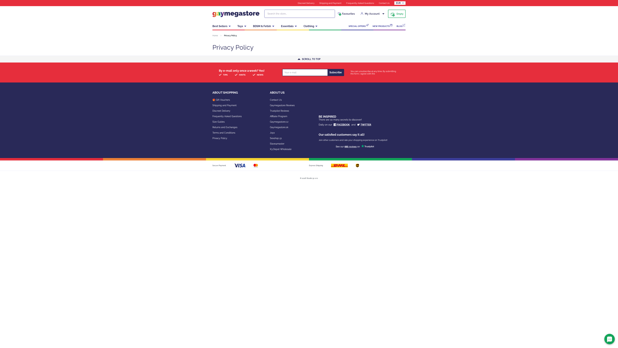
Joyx (272, 132)
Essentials (287, 26)
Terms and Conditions (223, 132)
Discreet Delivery (306, 3)
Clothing (309, 26)
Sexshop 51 (276, 138)
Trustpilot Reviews (279, 111)
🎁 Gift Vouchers (221, 100)
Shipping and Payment (330, 3)
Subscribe (335, 72)
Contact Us (384, 3)
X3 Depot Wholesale (280, 149)
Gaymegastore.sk (279, 127)
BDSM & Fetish (262, 26)
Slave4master (277, 143)
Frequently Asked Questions (360, 3)
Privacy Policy (219, 138)
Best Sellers (219, 26)
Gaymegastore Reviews (282, 105)
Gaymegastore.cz (279, 122)
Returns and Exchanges (224, 127)
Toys (240, 26)
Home (215, 35)
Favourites (347, 13)
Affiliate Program (278, 116)
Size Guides (218, 122)
